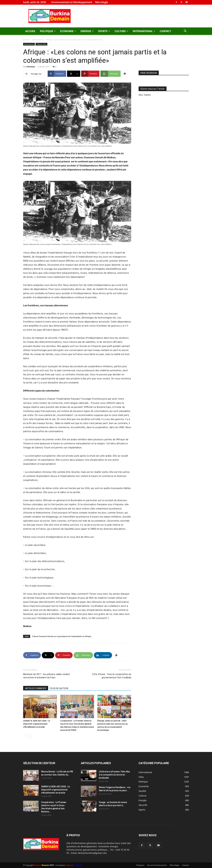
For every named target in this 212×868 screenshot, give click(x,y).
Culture (120, 31)
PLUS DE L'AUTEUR (59, 688)
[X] (181, 2)
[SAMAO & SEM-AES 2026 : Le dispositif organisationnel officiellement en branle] (40, 706)
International (143, 31)
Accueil (30, 31)
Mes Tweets (145, 94)
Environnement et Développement (71, 2)
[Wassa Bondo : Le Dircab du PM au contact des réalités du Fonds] (31, 775)
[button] (185, 31)
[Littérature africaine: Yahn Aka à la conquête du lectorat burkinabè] (88, 775)
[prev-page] (25, 736)
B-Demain (31, 66)
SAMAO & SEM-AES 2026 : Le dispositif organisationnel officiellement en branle (36, 724)
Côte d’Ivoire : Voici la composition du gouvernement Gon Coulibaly (111, 676)
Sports (103, 31)
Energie (86, 31)
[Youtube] (186, 2)
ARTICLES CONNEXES (35, 688)
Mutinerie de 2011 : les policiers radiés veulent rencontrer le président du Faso (46, 676)
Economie (67, 31)
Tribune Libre (41, 44)
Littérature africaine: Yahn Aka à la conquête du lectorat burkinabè (114, 774)
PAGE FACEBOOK (148, 73)
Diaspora (140, 865)
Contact (165, 31)
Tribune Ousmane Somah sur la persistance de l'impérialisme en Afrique (61, 636)
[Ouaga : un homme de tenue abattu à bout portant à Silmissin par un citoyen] (88, 806)
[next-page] (30, 736)
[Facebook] (176, 2)
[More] (125, 74)
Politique (46, 31)
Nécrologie (101, 2)
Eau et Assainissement (157, 865)
